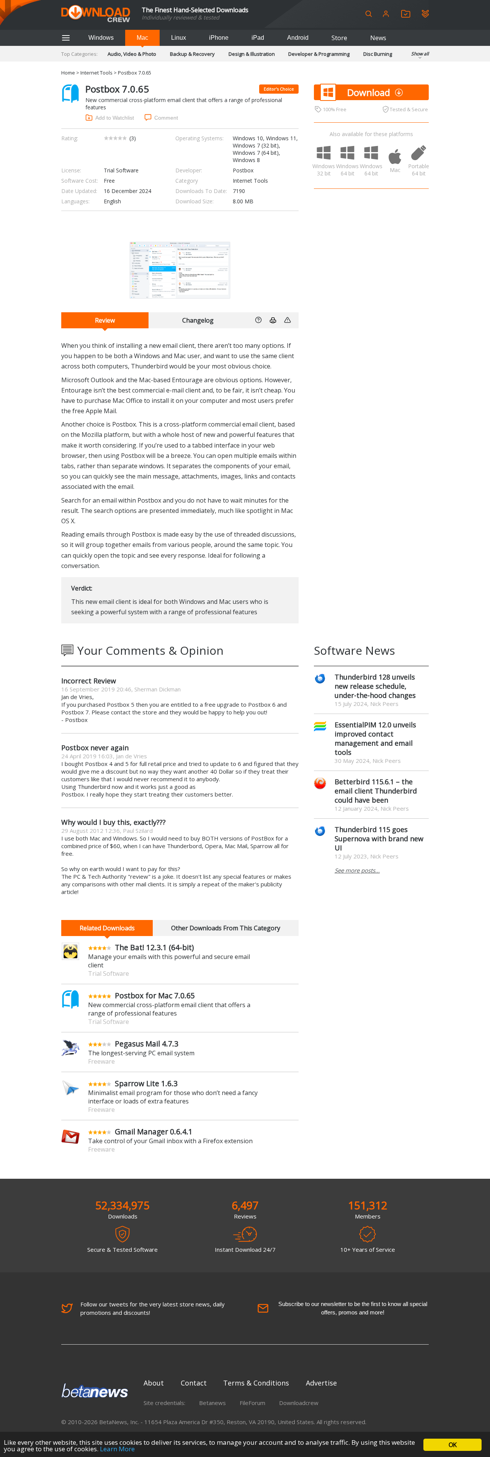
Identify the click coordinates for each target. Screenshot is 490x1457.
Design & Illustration (252, 53)
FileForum (252, 1403)
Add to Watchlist (114, 118)
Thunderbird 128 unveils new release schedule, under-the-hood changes (375, 686)
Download (368, 92)
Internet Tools (96, 72)
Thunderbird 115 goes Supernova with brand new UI (379, 838)
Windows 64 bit (348, 169)
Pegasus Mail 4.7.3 (146, 1043)
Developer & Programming (319, 53)
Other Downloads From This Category (225, 928)
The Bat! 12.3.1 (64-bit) (154, 947)
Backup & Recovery (192, 53)
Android (298, 37)
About (154, 1382)
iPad (258, 37)
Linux (178, 37)
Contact (194, 1382)
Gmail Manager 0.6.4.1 (154, 1131)
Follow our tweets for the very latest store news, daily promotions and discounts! (152, 1308)
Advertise (321, 1382)
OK (452, 1445)
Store (339, 38)
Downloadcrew (298, 1403)
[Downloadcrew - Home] (95, 14)
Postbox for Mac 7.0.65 (155, 995)
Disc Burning (377, 53)
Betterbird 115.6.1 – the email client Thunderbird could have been (376, 791)
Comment (166, 118)
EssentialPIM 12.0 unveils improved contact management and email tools (375, 738)
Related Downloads (107, 928)
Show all (420, 53)
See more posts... (357, 870)
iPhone (219, 37)
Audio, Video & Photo (132, 53)
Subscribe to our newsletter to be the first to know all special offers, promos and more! (352, 1308)
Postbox (243, 170)
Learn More (117, 1448)
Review (105, 320)
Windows (101, 37)
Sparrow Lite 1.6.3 (146, 1083)
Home (68, 72)
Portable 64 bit (419, 169)
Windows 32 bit (324, 169)
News (378, 38)
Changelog (198, 320)
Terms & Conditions (256, 1382)
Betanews (212, 1403)
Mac (142, 37)
